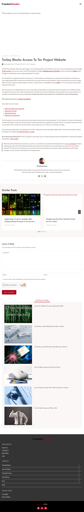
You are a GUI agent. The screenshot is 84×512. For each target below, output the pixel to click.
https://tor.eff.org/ (25, 99)
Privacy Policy (6, 497)
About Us (5, 448)
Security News (6, 469)
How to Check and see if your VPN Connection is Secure (51, 388)
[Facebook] (45, 508)
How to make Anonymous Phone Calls (45, 408)
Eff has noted (14, 139)
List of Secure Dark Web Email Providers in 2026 (49, 326)
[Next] (79, 212)
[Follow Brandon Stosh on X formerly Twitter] (42, 176)
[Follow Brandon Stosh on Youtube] (45, 176)
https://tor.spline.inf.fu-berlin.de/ (14, 109)
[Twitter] (42, 508)
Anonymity (5, 56)
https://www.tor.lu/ (10, 113)
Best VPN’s (5, 453)
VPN (3, 485)
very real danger (71, 144)
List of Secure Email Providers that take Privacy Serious (50, 347)
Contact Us (5, 450)
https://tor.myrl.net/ (11, 111)
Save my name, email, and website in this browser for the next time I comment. (25, 279)
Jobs (3, 456)
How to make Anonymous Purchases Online (47, 367)
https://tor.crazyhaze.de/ (12, 115)
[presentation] (21, 204)
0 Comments (31, 64)
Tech (3, 481)
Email (45, 275)
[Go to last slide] (4, 212)
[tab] (38, 231)
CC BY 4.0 (40, 504)
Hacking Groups (7, 473)
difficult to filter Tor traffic (27, 132)
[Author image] (3, 64)
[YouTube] (38, 508)
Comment (6, 252)
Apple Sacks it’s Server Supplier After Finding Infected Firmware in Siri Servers (19, 220)
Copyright (5, 494)
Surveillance (5, 477)
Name (4, 275)
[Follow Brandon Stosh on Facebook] (39, 176)
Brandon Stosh (10, 64)
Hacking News (6, 465)
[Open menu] (80, 4)
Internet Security (15, 56)
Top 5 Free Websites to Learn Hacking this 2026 (48, 306)
